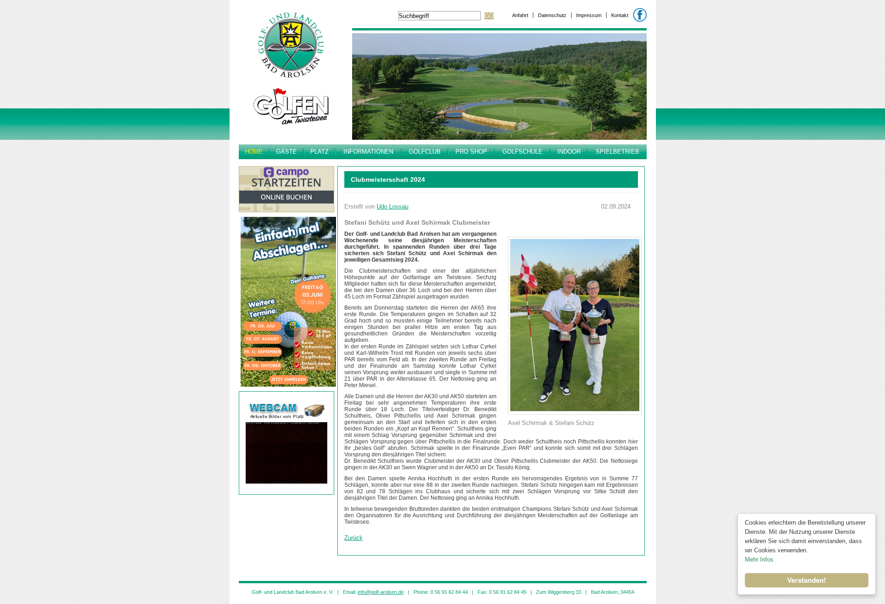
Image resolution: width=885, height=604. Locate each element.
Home (254, 151)
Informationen (368, 151)
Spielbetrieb (617, 151)
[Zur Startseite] (290, 128)
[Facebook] (640, 15)
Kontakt (619, 15)
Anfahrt (520, 15)
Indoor (569, 151)
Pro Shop (471, 151)
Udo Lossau (392, 206)
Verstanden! (806, 580)
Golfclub (425, 151)
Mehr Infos (759, 559)
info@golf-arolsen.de (381, 592)
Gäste (286, 151)
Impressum (589, 15)
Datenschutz (552, 15)
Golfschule (522, 151)
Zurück (353, 537)
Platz (319, 151)
